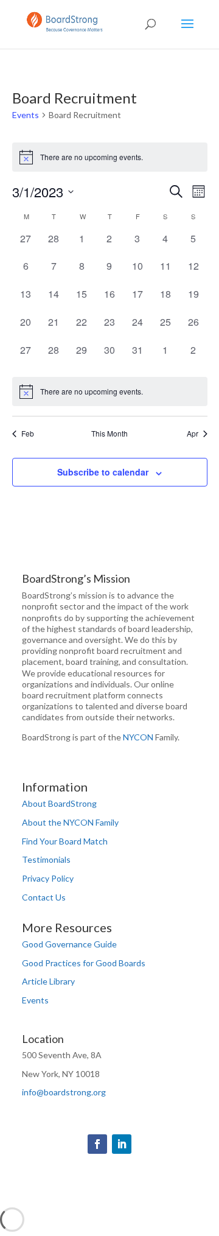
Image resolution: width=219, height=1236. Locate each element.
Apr (192, 433)
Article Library (48, 981)
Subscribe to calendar (102, 472)
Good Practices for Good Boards (83, 963)
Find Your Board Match (65, 841)
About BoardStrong (59, 803)
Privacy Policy (48, 878)
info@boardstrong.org (64, 1092)
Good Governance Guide (69, 944)
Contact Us (44, 897)
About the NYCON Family (70, 822)
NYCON (138, 737)
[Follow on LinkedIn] (121, 1144)
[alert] (109, 157)
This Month (109, 433)
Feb (27, 433)
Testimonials (46, 859)
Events (25, 115)
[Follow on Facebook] (97, 1144)
